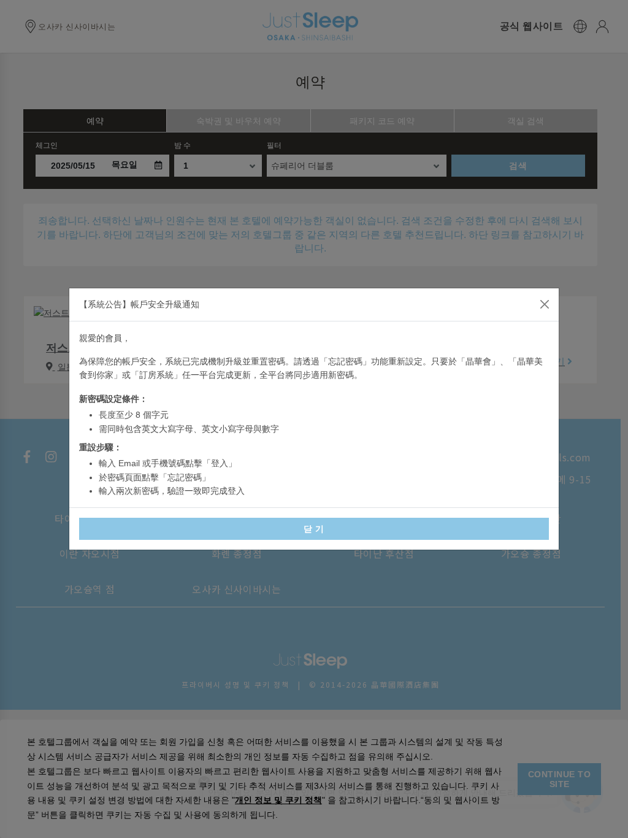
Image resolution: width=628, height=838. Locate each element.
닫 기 (314, 529)
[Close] (544, 304)
